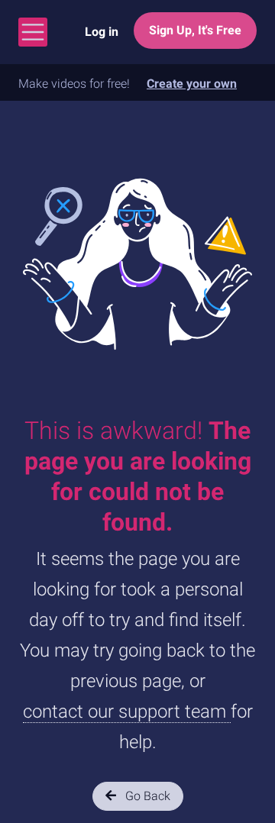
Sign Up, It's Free (195, 30)
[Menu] (32, 32)
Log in (101, 31)
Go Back (146, 796)
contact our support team (127, 711)
